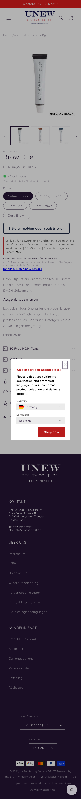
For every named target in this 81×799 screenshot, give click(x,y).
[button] (65, 365)
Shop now (51, 431)
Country (21, 401)
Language (23, 414)
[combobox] (28, 407)
